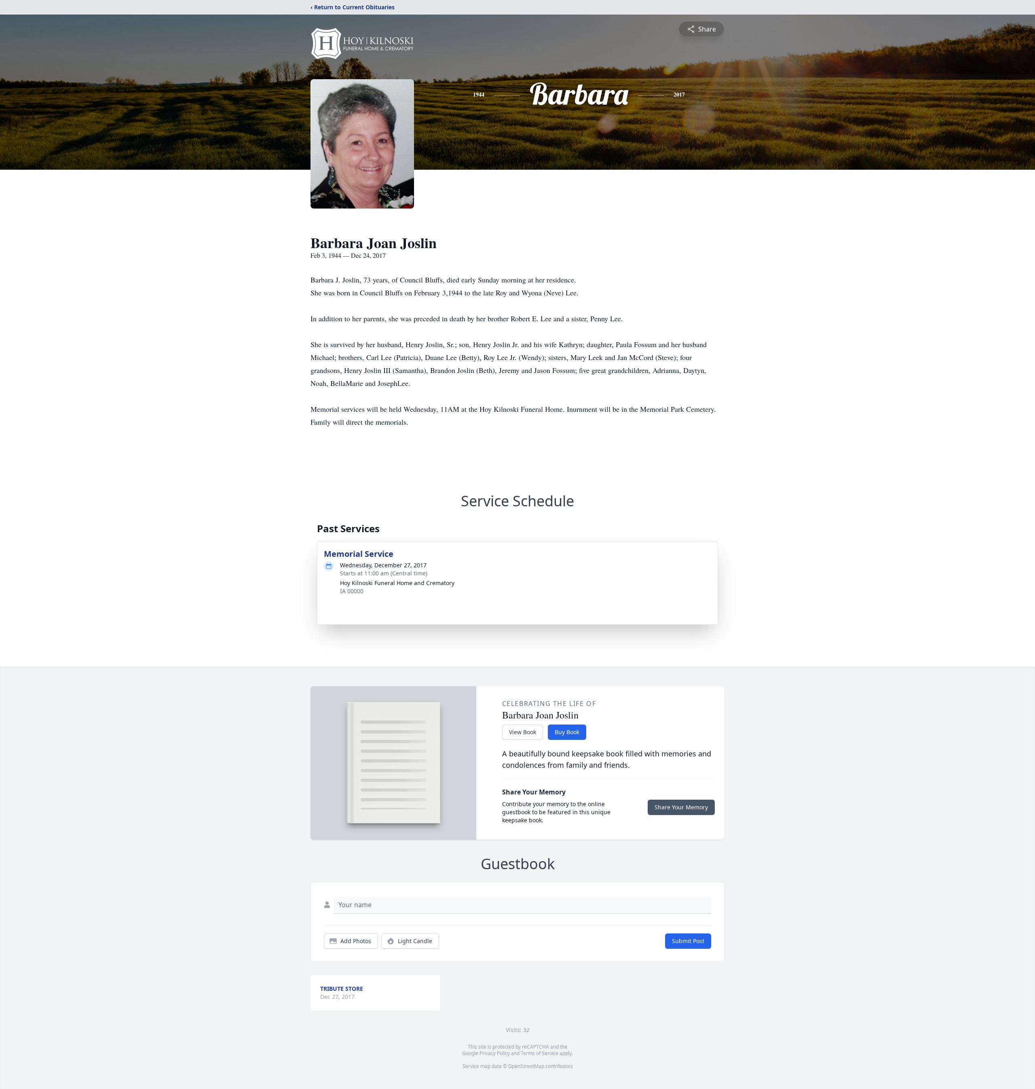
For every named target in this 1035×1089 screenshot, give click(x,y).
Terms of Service (539, 1053)
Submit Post (688, 941)
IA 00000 (351, 591)
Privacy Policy (494, 1053)
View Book (522, 732)
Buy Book (567, 732)
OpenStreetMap (526, 1066)
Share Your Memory (681, 807)
